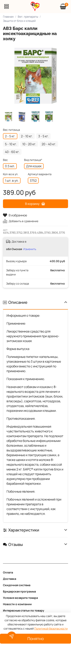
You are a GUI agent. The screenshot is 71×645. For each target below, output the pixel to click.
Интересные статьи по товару (23, 610)
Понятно (35, 638)
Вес (5, 160)
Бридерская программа (19, 591)
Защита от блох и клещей (19, 21)
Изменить (29, 249)
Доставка (9, 579)
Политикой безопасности (51, 628)
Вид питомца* (33, 160)
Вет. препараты (28, 16)
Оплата (8, 572)
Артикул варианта (39, 174)
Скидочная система (16, 585)
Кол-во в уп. (10, 174)
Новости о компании (17, 604)
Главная (8, 16)
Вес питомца (11, 130)
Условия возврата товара (20, 598)
